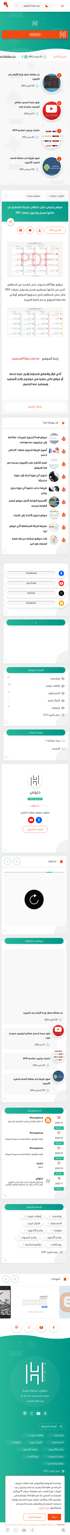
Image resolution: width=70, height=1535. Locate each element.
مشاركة (59, 1128)
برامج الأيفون (53, 1237)
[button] (10, 221)
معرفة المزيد (34, 1517)
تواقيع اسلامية (31, 1244)
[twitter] (28, 1327)
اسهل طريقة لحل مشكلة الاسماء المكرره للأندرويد (25, 160)
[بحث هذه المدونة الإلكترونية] (17, 6)
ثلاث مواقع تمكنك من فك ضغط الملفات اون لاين (29, 541)
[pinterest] (16, 1327)
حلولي (35, 792)
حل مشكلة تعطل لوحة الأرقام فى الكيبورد (24, 76)
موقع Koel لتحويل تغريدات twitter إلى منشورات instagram (27, 440)
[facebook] (39, 820)
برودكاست (55, 1244)
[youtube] (31, 820)
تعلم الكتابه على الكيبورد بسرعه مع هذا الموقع (27, 465)
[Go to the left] (16, 861)
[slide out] (62, 6)
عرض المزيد (51, 715)
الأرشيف (56, 748)
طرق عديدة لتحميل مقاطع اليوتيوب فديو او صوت (27, 104)
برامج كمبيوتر (28, 1237)
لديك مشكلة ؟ (52, 740)
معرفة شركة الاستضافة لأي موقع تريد (28, 528)
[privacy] (63, 1530)
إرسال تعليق (35, 406)
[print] (20, 230)
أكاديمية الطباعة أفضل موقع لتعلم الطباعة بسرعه (28, 503)
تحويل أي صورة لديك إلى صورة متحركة (30, 478)
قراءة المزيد (44, 1508)
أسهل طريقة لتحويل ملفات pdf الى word (27, 452)
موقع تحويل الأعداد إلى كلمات (30, 515)
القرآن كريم (34, 700)
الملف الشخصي (35, 829)
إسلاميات (34, 678)
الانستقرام (34, 693)
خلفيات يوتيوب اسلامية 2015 (26, 130)
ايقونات (34, 707)
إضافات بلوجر (34, 685)
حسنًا (54, 1517)
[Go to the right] (7, 861)
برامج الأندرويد (33, 1230)
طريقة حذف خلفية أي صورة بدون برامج (29, 490)
